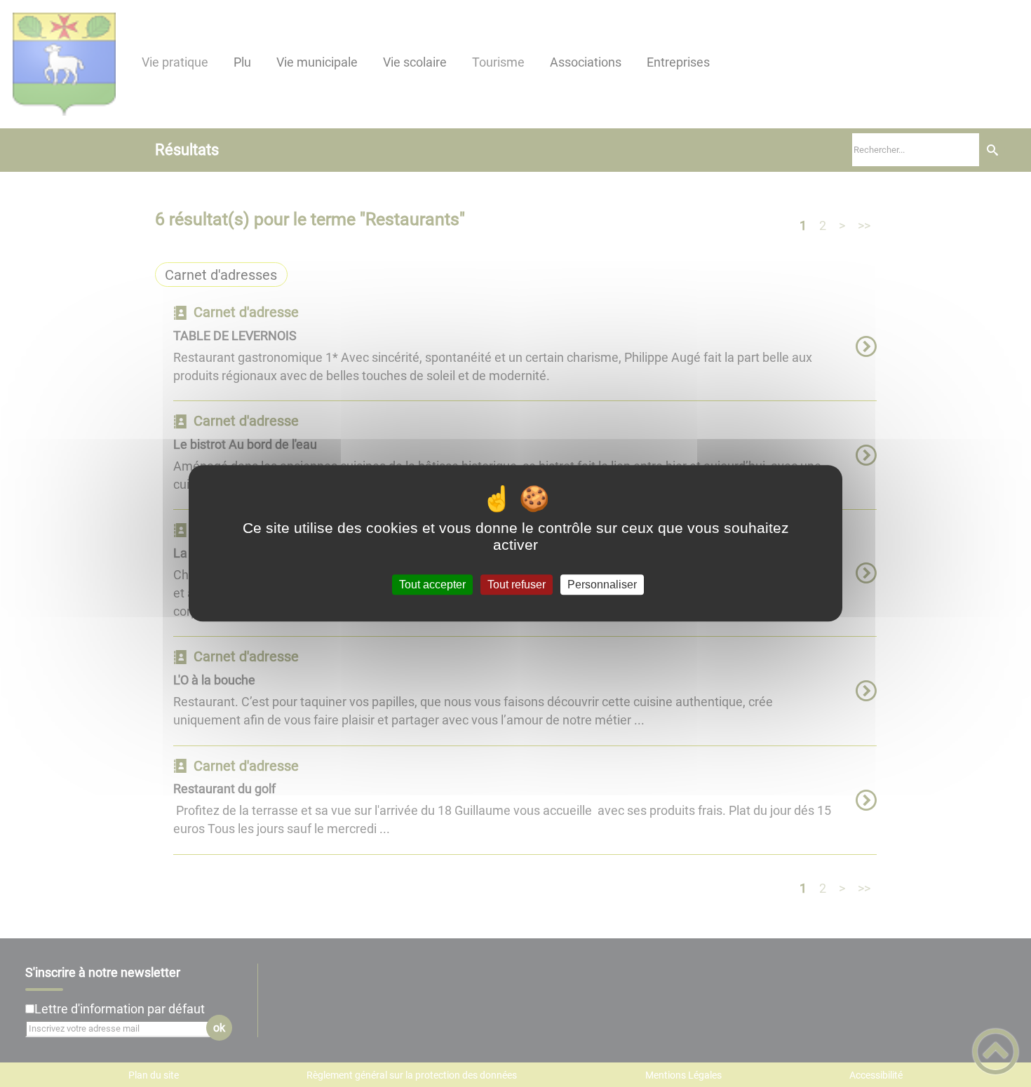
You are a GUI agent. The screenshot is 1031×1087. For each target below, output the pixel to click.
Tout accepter (432, 584)
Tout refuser (516, 584)
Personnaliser (602, 584)
